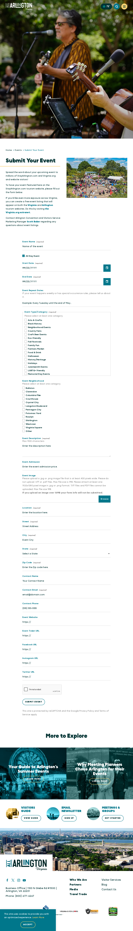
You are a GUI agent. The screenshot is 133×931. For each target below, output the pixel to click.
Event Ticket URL (30, 631)
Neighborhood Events (39, 327)
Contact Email (30, 590)
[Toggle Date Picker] (107, 268)
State (25, 549)
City (24, 535)
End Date (27, 277)
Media (74, 889)
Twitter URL (28, 672)
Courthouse (32, 399)
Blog (104, 884)
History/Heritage (37, 360)
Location (27, 508)
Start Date (28, 263)
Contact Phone (30, 603)
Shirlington (31, 420)
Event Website (30, 617)
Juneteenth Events (38, 367)
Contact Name (30, 576)
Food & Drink (34, 352)
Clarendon (31, 392)
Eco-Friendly (34, 338)
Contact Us (109, 889)
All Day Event (32, 256)
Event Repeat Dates (32, 290)
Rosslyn (30, 417)
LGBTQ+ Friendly (36, 370)
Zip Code (27, 563)
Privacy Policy (86, 711)
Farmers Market (36, 349)
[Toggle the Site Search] (117, 6)
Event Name (28, 242)
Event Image (29, 476)
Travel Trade (78, 894)
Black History (35, 324)
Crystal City (32, 402)
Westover (31, 424)
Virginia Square (34, 428)
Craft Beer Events (37, 334)
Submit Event (33, 702)
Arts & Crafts (35, 320)
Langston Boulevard (36, 406)
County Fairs (34, 331)
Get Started (113, 818)
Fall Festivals (34, 342)
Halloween (33, 356)
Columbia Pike (33, 395)
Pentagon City (33, 410)
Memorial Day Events (39, 374)
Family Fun (33, 345)
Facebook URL (29, 645)
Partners (75, 884)
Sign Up (69, 818)
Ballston (30, 388)
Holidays (32, 363)
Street (25, 522)
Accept (27, 925)
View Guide (31, 818)
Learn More (38, 917)
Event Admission (31, 462)
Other (29, 431)
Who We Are (78, 879)
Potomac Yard (33, 413)
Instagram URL (30, 658)
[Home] (20, 6)
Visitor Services (111, 879)
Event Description (31, 438)
